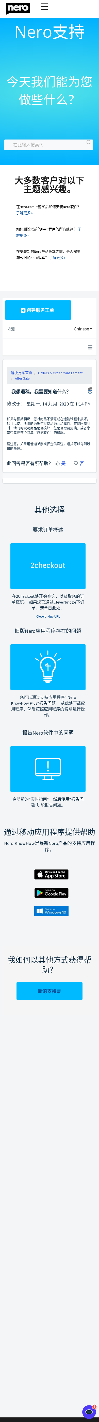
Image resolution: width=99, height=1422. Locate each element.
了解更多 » (24, 213)
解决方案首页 (21, 372)
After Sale (22, 378)
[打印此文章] (90, 389)
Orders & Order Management (60, 373)
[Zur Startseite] (21, 7)
